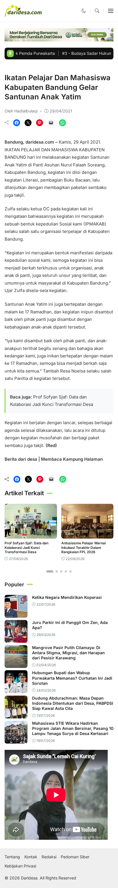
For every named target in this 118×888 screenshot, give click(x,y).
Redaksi (49, 857)
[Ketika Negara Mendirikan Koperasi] (16, 614)
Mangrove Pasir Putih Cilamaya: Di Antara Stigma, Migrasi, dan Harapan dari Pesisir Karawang (68, 652)
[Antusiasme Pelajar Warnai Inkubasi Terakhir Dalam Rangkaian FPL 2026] (87, 534)
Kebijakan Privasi (20, 866)
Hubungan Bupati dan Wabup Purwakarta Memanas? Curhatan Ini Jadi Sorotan (72, 677)
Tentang (12, 857)
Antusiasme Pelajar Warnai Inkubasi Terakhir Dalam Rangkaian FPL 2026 (83, 547)
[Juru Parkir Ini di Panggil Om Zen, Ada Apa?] (16, 639)
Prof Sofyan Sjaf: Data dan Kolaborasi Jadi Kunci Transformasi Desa (26, 547)
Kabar (11, 68)
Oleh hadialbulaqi (21, 110)
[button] (84, 10)
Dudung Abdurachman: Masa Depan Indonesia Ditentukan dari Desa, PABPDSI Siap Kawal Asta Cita (72, 703)
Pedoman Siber (75, 857)
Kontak (30, 857)
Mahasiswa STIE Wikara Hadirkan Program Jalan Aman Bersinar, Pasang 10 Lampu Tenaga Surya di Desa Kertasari (72, 728)
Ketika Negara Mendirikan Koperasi (67, 597)
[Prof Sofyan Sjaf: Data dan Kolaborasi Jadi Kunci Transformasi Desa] (31, 534)
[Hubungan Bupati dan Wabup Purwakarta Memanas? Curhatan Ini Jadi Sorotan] (16, 689)
